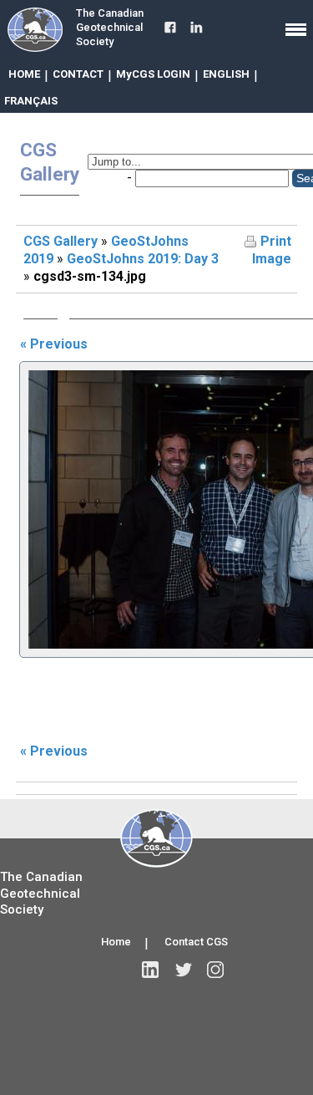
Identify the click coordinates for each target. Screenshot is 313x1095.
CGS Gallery (60, 241)
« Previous (54, 344)
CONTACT (78, 74)
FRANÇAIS (31, 100)
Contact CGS (196, 941)
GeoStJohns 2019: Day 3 (143, 259)
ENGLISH (226, 74)
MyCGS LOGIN (153, 74)
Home (116, 941)
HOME (24, 74)
